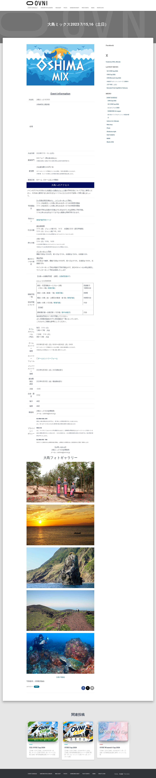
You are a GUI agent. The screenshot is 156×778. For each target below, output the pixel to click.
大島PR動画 (60, 677)
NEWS (92, 7)
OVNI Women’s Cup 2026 (114, 78)
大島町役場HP (64, 276)
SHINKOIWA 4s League (114, 111)
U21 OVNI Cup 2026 (112, 71)
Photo (65, 7)
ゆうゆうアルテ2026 (113, 107)
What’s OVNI (100, 7)
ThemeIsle (126, 774)
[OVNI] (36, 3)
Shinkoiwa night (74, 7)
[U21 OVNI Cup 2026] (43, 731)
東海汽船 (51, 288)
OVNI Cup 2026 (111, 74)
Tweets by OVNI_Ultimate (113, 62)
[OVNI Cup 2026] (78, 731)
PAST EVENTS (85, 7)
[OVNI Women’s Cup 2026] (113, 731)
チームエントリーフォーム (48, 358)
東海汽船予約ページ (43, 220)
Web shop (58, 7)
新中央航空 (66, 312)
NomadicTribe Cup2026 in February (117, 88)
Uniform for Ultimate (47, 7)
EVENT (36, 686)
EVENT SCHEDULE (32, 7)
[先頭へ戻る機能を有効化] (152, 774)
